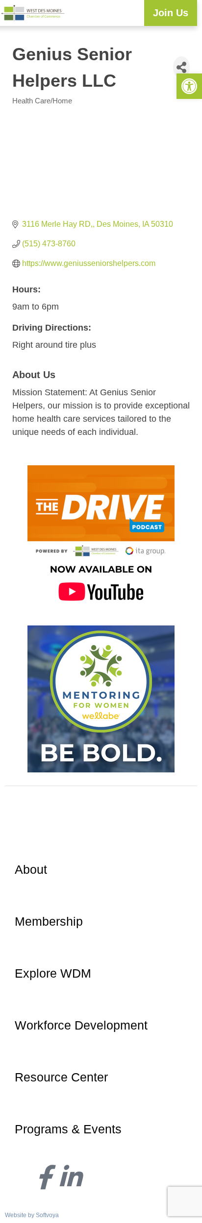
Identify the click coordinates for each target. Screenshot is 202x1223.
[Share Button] (181, 67)
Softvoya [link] (47, 1215)
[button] (136, 13)
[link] (189, 86)
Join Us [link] (170, 12)
